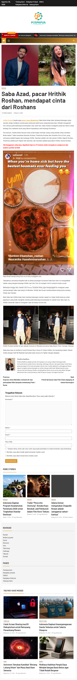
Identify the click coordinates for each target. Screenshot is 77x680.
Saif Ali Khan (17, 353)
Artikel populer (8, 538)
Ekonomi (6, 543)
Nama (7, 428)
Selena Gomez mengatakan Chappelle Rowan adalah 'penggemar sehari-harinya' (61, 508)
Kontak (5, 556)
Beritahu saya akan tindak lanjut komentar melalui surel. (26, 452)
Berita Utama (43, 621)
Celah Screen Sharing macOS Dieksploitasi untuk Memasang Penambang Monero (17, 627)
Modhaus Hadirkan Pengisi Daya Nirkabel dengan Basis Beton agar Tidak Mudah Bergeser (54, 667)
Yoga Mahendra (17, 517)
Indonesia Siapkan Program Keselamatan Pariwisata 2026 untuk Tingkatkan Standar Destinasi (13, 508)
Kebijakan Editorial (22, 4)
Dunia (5, 540)
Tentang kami (20, 2)
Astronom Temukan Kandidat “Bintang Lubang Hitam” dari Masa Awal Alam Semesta (46, 35)
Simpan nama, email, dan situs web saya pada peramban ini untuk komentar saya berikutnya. (39, 449)
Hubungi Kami (34, 4)
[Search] (73, 40)
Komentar (9, 399)
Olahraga (6, 551)
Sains (5, 661)
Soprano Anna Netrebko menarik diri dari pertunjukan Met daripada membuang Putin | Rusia (19, 381)
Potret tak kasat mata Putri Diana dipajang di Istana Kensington (58, 379)
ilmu (4, 546)
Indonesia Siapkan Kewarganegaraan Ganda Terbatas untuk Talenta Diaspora (55, 627)
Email (7, 435)
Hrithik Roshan (8, 120)
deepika (56, 353)
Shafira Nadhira (7, 113)
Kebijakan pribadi (32, 2)
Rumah (5, 535)
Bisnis (41, 661)
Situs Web (8, 442)
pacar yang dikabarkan (30, 120)
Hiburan (4, 88)
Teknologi (6, 548)
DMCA (41, 2)
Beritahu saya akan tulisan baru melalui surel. (22, 456)
